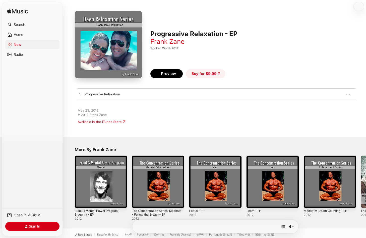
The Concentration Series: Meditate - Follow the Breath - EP (158, 160)
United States (83, 234)
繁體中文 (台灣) (264, 234)
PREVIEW (337, 94)
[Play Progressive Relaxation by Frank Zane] (80, 94)
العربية (128, 234)
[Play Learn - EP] (252, 201)
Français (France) (180, 234)
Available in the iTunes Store (100, 122)
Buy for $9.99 (204, 73)
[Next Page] (361, 181)
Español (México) (108, 234)
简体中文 (158, 234)
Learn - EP (254, 158)
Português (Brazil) (220, 234)
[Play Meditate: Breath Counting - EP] (310, 201)
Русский (142, 234)
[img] (17, 11)
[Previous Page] (69, 181)
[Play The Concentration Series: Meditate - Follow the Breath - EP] (138, 201)
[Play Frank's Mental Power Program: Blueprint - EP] (81, 201)
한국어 (200, 234)
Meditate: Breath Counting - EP (328, 158)
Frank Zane (167, 41)
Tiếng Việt (243, 234)
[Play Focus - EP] (195, 201)
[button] (32, 24)
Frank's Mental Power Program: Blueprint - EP (99, 160)
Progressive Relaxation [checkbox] (102, 94)
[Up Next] (283, 226)
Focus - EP (197, 158)
